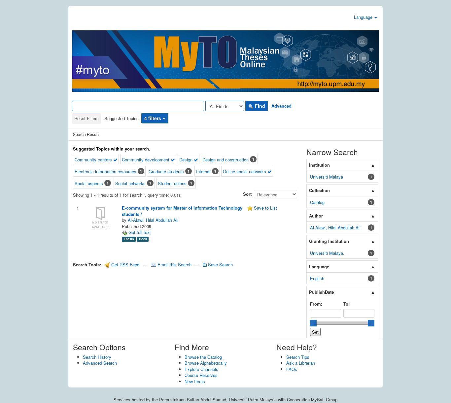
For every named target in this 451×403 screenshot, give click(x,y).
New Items (195, 381)
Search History (97, 357)
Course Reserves (201, 375)
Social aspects (89, 183)
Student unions (172, 183)
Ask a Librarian (300, 363)
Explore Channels (201, 369)
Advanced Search (100, 363)
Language (364, 17)
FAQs (291, 369)
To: (346, 304)
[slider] (313, 323)
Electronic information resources (105, 171)
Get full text (139, 232)
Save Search (220, 264)
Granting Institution (329, 241)
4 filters (153, 118)
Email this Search (174, 264)
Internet (203, 171)
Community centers (94, 159)
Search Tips (297, 357)
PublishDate (321, 292)
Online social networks (245, 171)
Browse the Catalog (203, 357)
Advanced (281, 106)
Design (186, 159)
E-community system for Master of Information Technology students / (182, 211)
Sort (247, 194)
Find (259, 106)
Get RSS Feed (124, 264)
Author (316, 216)
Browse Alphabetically (206, 363)
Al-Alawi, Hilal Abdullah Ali (153, 220)
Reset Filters (86, 118)
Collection (319, 190)
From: (316, 304)
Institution (319, 165)
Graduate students (166, 171)
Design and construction (225, 159)
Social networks (130, 183)
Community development (146, 159)
